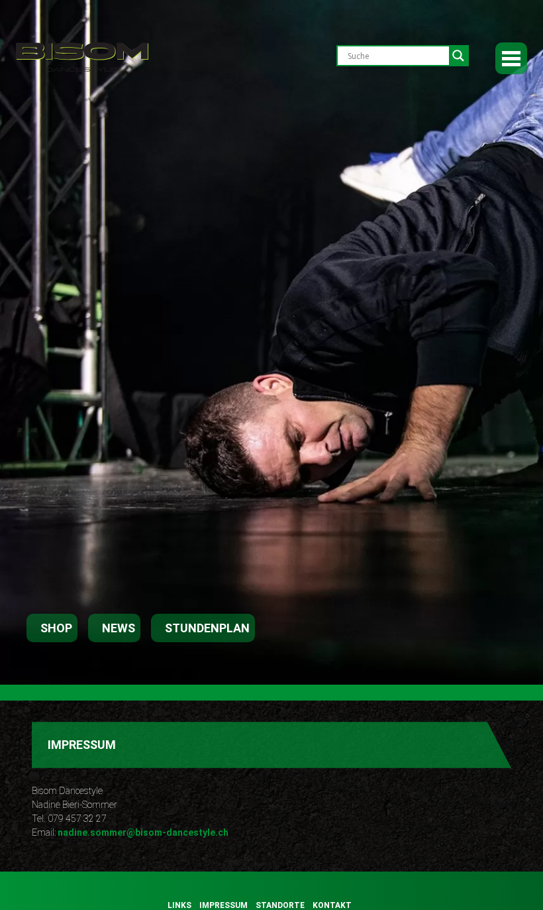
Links (179, 905)
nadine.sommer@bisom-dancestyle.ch (143, 832)
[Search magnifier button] (458, 55)
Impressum (223, 905)
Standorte (280, 905)
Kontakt (332, 905)
